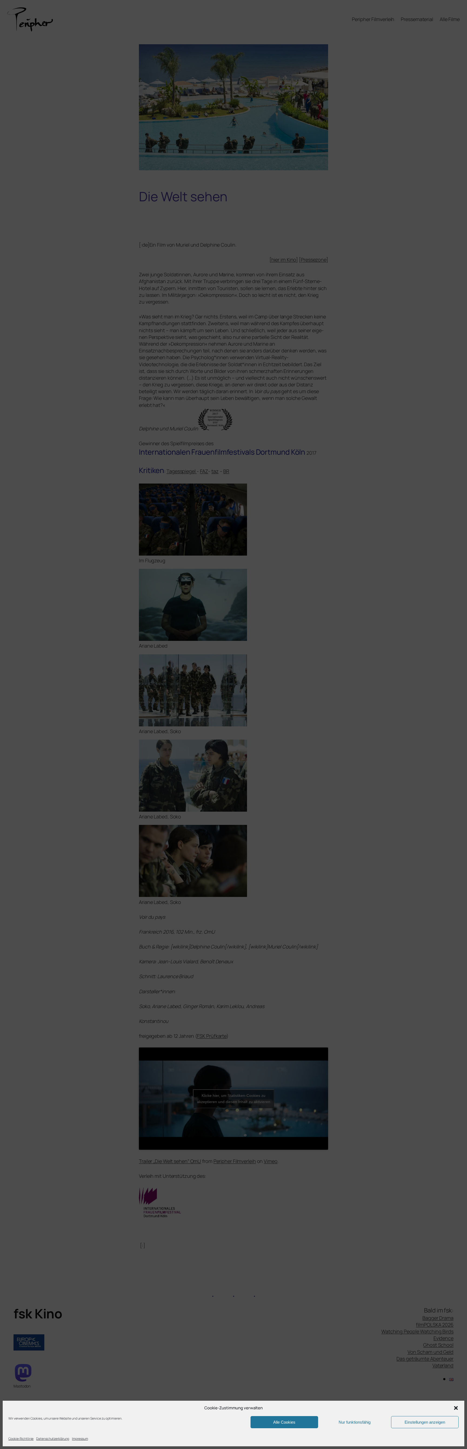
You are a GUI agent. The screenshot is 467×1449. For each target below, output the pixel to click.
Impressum (80, 1438)
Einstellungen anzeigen (425, 1422)
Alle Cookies (284, 1422)
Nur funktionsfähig (355, 1422)
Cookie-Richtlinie (21, 1438)
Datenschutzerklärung (52, 1438)
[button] (456, 1408)
